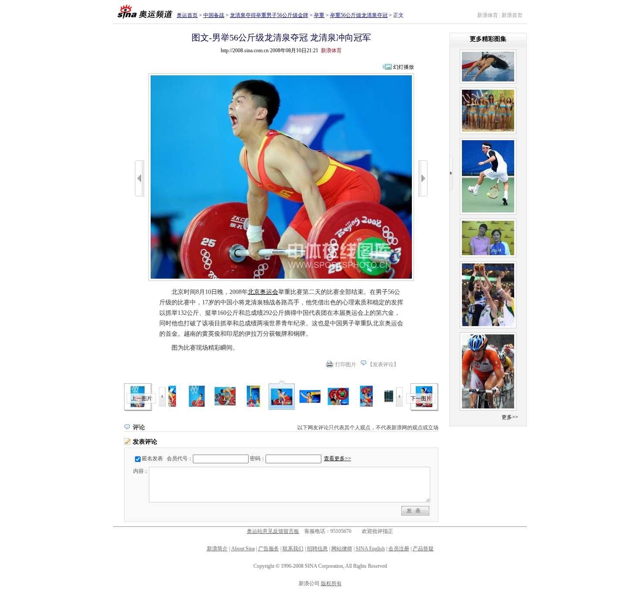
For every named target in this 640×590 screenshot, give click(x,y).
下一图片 (421, 398)
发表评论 (383, 364)
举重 (319, 15)
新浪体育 (487, 15)
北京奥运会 (263, 292)
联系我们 (293, 549)
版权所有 (331, 583)
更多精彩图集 (488, 39)
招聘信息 (317, 549)
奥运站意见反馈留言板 (273, 531)
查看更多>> (337, 458)
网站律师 (341, 549)
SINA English (370, 549)
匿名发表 (152, 458)
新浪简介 (217, 549)
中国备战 (213, 15)
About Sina (243, 549)
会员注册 (398, 549)
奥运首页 (187, 15)
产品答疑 (423, 549)
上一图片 (141, 398)
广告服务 (268, 549)
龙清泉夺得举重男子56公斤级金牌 (269, 15)
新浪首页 (512, 15)
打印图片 (345, 364)
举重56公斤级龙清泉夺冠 (358, 15)
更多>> (510, 417)
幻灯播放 (403, 67)
